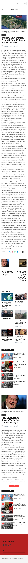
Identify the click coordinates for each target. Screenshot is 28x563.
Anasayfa (3, 31)
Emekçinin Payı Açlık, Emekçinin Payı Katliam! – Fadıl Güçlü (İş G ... (20, 338)
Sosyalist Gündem (12, 45)
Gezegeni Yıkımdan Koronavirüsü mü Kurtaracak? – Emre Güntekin (6, 304)
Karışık (7, 31)
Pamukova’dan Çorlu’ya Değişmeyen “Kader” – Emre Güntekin (20, 323)
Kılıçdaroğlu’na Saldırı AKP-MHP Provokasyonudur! (20, 303)
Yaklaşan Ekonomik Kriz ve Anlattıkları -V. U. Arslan (7, 339)
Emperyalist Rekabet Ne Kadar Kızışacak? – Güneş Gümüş (19, 354)
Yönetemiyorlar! (6, 318)
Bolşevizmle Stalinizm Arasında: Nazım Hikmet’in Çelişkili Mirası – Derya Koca (19, 375)
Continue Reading (14, 486)
